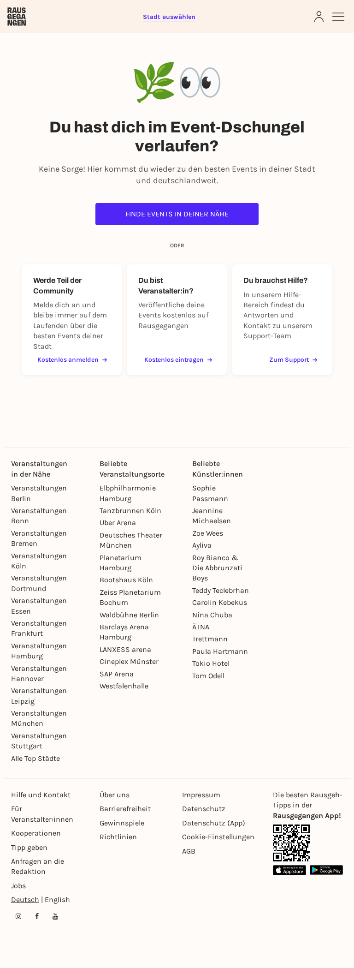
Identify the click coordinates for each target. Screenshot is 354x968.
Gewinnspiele (122, 823)
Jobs (18, 885)
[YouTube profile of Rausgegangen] (55, 916)
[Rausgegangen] (16, 16)
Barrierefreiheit (125, 808)
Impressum (201, 794)
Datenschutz (203, 808)
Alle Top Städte (35, 758)
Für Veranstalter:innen (42, 813)
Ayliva (202, 545)
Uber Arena (118, 522)
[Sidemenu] (338, 16)
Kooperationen (36, 833)
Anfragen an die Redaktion (37, 866)
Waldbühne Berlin (129, 614)
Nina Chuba (212, 614)
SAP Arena (117, 673)
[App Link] (291, 843)
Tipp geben (29, 847)
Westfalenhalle (124, 685)
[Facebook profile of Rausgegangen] (37, 916)
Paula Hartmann (220, 651)
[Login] (319, 16)
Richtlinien (118, 836)
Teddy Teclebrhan (220, 590)
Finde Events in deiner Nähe (177, 213)
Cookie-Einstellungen (218, 836)
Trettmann (210, 638)
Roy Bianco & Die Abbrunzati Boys (217, 568)
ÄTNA (200, 626)
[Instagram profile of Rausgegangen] (18, 916)
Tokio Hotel (211, 663)
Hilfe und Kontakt (41, 794)
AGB (188, 851)
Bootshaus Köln (126, 579)
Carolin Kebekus (219, 602)
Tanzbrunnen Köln (130, 510)
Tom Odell (208, 675)
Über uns (115, 794)
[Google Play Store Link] (326, 870)
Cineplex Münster (129, 661)
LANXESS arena (125, 649)
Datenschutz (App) (213, 823)
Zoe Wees (207, 533)
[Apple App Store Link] (289, 870)
